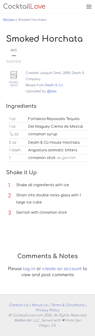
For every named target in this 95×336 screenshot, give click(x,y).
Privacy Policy (47, 310)
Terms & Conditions (67, 305)
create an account (62, 269)
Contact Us (18, 305)
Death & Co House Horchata (54, 142)
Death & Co (54, 85)
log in (29, 269)
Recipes (8, 20)
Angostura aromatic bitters (52, 150)
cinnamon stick (41, 158)
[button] (88, 6)
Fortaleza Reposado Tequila (53, 119)
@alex (52, 91)
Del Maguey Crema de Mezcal (55, 126)
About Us (39, 305)
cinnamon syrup (42, 134)
